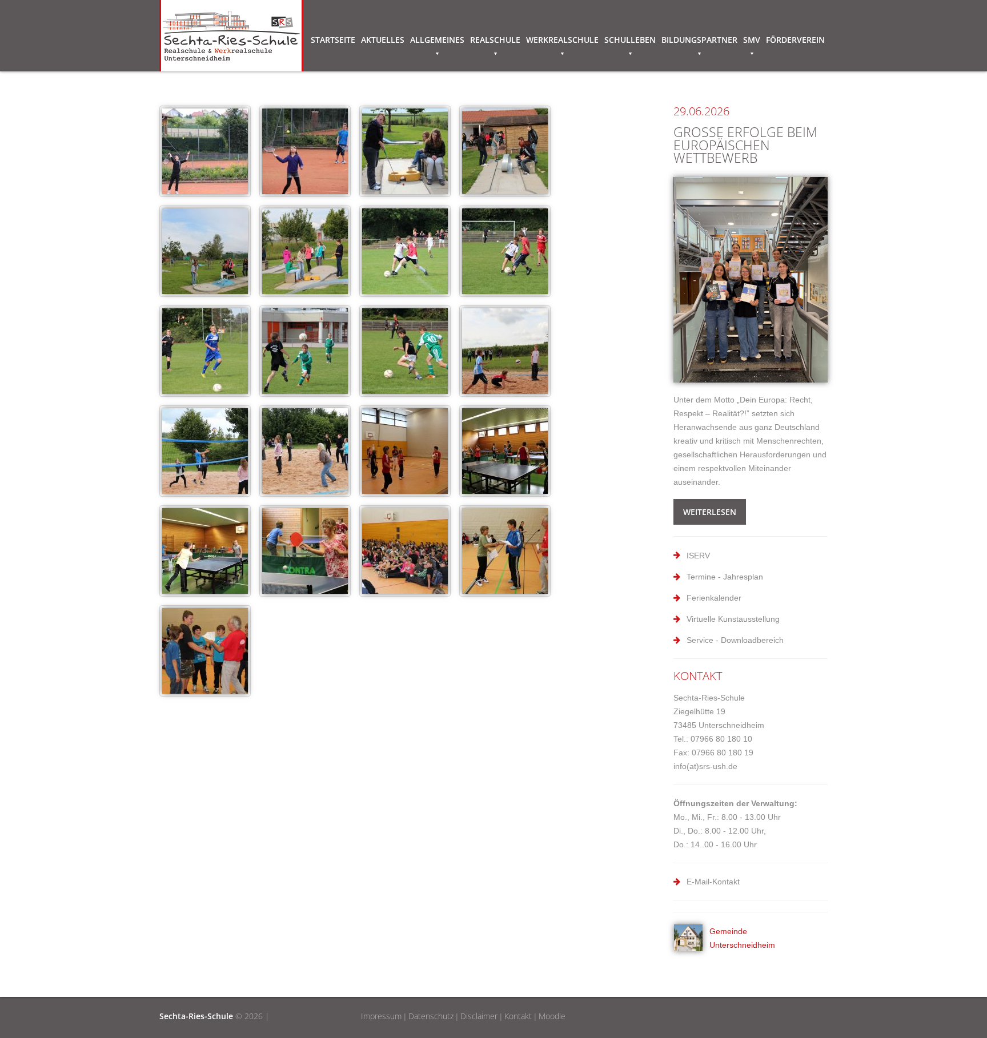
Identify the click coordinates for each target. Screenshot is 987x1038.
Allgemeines (437, 39)
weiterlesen (709, 511)
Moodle (552, 1016)
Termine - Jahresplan (725, 576)
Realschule (495, 39)
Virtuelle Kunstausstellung (733, 618)
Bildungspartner (699, 39)
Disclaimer (478, 1016)
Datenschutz (431, 1016)
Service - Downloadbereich (735, 640)
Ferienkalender (714, 597)
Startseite (333, 39)
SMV (751, 39)
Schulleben (630, 39)
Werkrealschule (562, 39)
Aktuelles (382, 39)
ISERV (698, 555)
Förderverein (795, 39)
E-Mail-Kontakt (713, 881)
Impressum (381, 1016)
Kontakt (518, 1016)
